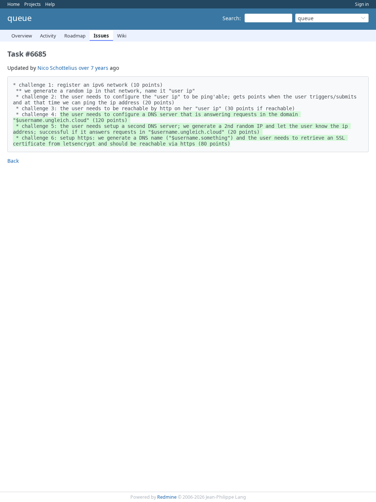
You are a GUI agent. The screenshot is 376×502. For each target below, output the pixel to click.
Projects (32, 4)
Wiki (121, 35)
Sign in (362, 4)
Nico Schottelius (57, 67)
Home (13, 4)
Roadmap (75, 35)
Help (50, 4)
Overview (21, 35)
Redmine (167, 497)
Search (231, 18)
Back (13, 160)
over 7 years (93, 67)
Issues (101, 35)
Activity (48, 35)
